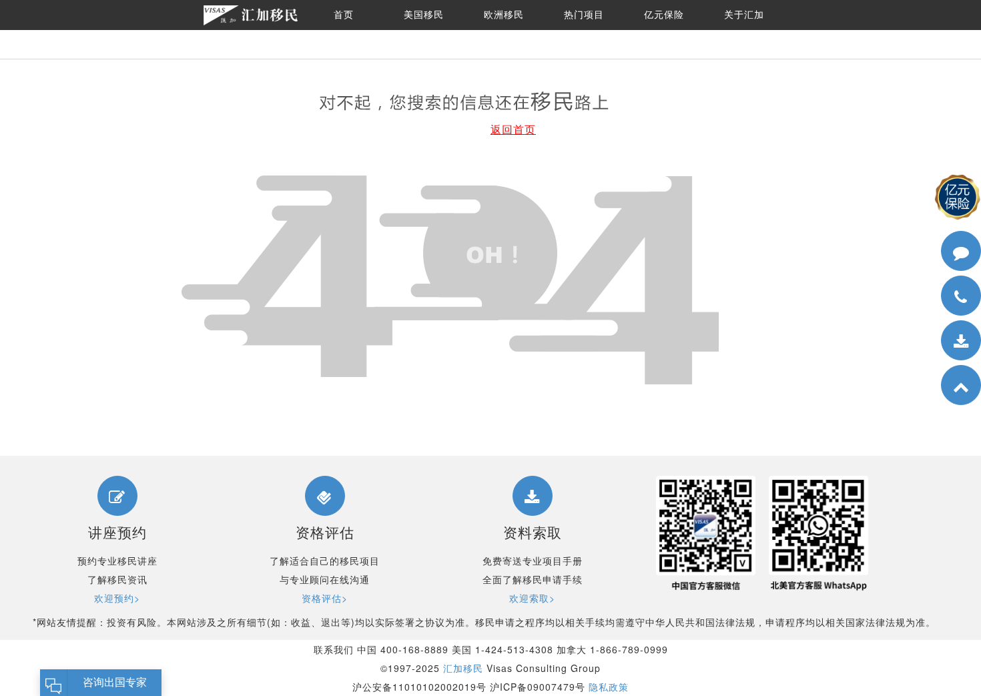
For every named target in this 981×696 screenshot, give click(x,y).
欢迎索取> (532, 598)
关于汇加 (744, 14)
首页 (344, 14)
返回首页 (513, 129)
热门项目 (584, 14)
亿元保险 (664, 14)
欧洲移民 (504, 14)
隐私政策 (609, 686)
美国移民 (424, 14)
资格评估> (325, 598)
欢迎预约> (117, 598)
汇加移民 (463, 668)
